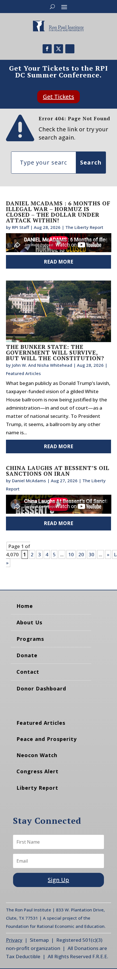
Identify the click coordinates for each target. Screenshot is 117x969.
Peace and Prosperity (46, 739)
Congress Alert (37, 771)
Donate (26, 655)
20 (81, 554)
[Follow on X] (58, 48)
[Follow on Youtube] (69, 48)
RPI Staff (20, 227)
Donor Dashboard (41, 688)
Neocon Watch (36, 755)
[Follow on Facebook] (47, 48)
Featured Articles (23, 373)
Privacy (14, 940)
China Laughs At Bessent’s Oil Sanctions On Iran (57, 470)
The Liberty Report (84, 227)
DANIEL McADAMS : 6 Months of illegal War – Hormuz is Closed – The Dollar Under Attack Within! (58, 211)
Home (24, 606)
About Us (29, 622)
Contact (27, 671)
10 (71, 554)
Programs (30, 638)
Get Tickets (58, 96)
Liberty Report (37, 787)
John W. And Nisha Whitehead (42, 365)
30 (91, 554)
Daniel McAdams (29, 480)
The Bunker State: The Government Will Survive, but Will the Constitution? (55, 352)
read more (58, 261)
